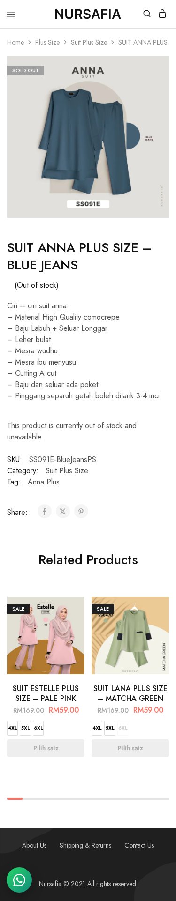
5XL (25, 727)
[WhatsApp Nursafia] (19, 880)
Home (15, 42)
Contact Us (139, 845)
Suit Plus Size (89, 42)
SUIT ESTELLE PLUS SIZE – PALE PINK (46, 693)
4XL (12, 727)
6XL (38, 727)
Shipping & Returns (85, 845)
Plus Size (47, 42)
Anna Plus (44, 482)
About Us (34, 845)
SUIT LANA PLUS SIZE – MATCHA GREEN (130, 693)
